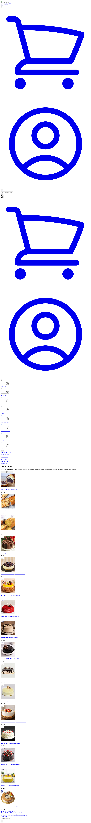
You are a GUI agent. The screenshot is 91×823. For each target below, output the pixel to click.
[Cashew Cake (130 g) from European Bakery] (8, 529)
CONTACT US (4, 815)
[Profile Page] (45, 188)
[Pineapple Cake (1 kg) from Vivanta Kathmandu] (8, 783)
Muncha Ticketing (4, 4)
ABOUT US (3, 811)
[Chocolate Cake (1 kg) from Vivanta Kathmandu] (8, 677)
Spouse (11, 813)
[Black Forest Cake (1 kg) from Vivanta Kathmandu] (8, 761)
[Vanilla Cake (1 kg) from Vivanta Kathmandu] (8, 698)
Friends (18, 813)
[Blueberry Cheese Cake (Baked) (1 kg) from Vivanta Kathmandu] (8, 571)
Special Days (18, 812)
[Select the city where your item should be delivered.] (1, 7)
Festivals (23, 812)
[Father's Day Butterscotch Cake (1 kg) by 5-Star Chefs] (8, 804)
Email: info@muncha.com (13, 815)
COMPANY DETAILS (11, 811)
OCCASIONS (4, 812)
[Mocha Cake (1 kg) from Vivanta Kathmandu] (8, 635)
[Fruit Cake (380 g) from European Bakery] (8, 508)
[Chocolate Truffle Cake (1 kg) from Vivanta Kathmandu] (8, 656)
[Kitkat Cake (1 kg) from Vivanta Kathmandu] (8, 550)
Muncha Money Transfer (6, 3)
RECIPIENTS (4, 813)
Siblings (15, 813)
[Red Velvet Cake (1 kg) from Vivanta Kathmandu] (8, 613)
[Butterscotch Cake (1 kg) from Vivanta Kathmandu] (8, 592)
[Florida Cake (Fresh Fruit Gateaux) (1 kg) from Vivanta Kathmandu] (8, 719)
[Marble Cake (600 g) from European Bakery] (8, 487)
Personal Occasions (11, 812)
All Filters (4, 472)
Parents (8, 813)
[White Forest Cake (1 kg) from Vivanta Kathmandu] (8, 740)
